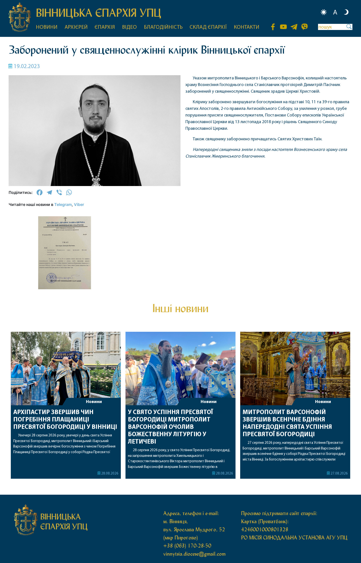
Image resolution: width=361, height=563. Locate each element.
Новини (94, 402)
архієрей (76, 27)
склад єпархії (208, 27)
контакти (246, 27)
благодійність (163, 27)
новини (46, 27)
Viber (79, 204)
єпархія (105, 27)
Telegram (63, 204)
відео (129, 27)
